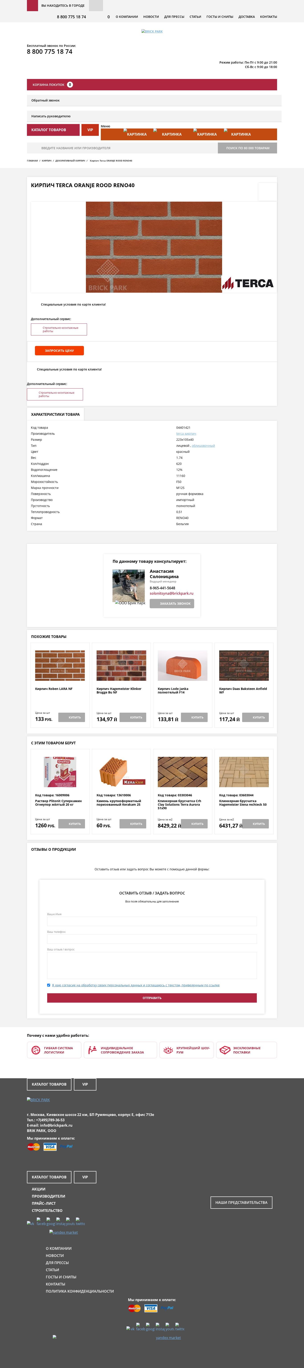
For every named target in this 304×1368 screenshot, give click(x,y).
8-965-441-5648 (162, 588)
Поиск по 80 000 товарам (248, 148)
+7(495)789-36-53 (50, 1120)
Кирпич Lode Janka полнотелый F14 (173, 690)
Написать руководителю (51, 116)
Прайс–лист (44, 1203)
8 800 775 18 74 (71, 16)
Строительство (47, 1210)
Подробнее (60, 676)
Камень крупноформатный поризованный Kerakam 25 (119, 803)
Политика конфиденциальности (80, 1291)
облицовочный (203, 445)
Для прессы (174, 16)
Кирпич (46, 160)
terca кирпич (186, 433)
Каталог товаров (49, 1084)
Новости (151, 16)
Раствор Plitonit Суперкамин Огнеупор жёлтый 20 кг (58, 803)
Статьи (195, 16)
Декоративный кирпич (70, 160)
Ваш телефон (56, 932)
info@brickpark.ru (56, 1125)
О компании (127, 16)
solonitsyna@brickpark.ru (171, 593)
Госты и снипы (220, 16)
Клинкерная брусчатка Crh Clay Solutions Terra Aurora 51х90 (179, 804)
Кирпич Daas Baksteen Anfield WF (243, 690)
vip (90, 129)
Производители (48, 1196)
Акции (38, 1189)
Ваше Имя (54, 914)
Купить (75, 717)
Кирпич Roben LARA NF (54, 689)
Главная (32, 160)
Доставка (247, 16)
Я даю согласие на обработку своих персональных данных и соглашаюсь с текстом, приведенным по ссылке (136, 985)
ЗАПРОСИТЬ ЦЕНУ (59, 350)
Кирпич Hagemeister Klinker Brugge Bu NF (119, 690)
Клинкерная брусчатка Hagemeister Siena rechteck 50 (243, 803)
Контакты (268, 16)
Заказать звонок (175, 603)
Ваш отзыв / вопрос (61, 949)
